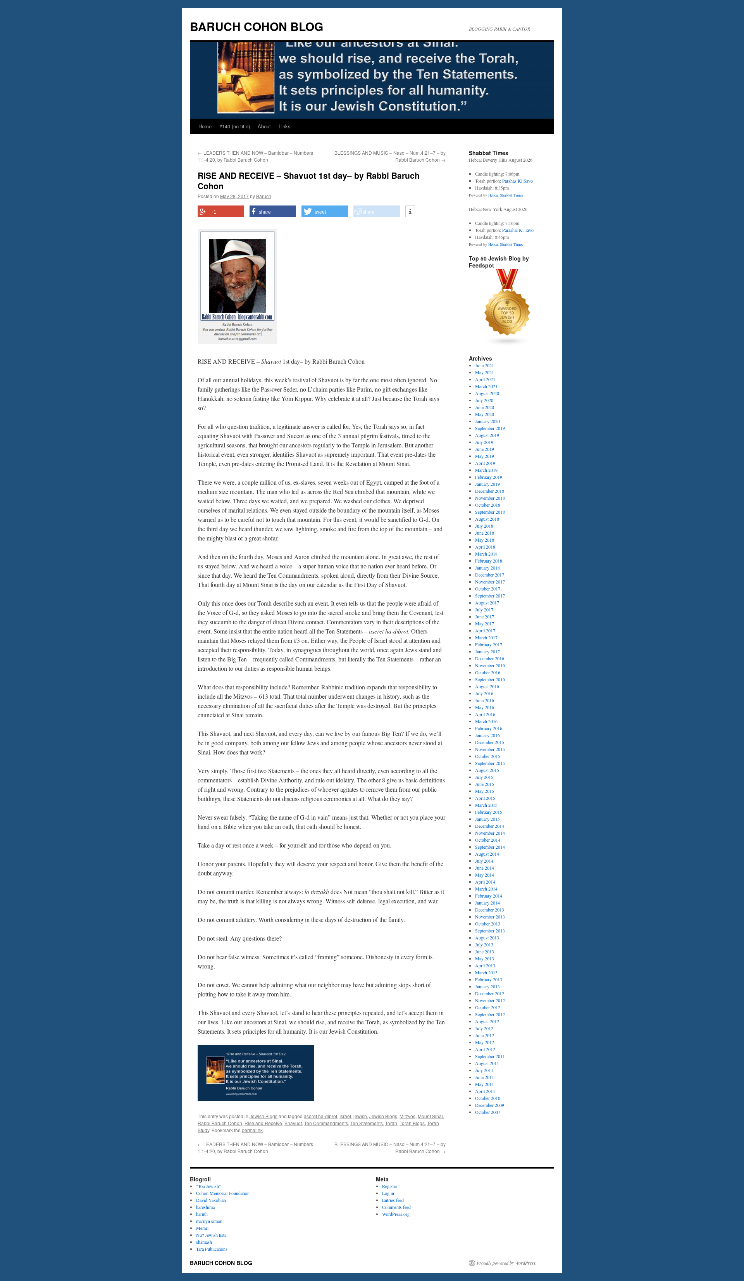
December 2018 (489, 491)
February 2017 (488, 644)
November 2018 (490, 498)
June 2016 (484, 700)
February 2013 (488, 979)
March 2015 (486, 805)
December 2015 (489, 742)
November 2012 (490, 1000)
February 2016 (488, 728)
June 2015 (484, 784)
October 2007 (487, 1112)
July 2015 (484, 777)
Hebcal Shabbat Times (505, 195)
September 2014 (490, 847)
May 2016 (484, 707)
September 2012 (490, 1014)
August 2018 (487, 519)
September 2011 (490, 1056)
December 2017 (489, 574)
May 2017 (484, 623)
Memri (202, 1228)
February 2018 (488, 561)
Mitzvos (407, 1116)
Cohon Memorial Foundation (223, 1193)
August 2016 (487, 686)
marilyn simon (209, 1221)
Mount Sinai (430, 1116)
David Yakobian (211, 1200)
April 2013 (485, 965)
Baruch (263, 196)
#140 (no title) (234, 126)
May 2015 (484, 791)
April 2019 (485, 463)
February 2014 (488, 896)
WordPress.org (396, 1214)
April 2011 (485, 1091)
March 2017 (486, 637)
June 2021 (484, 365)
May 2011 (484, 1084)
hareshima (205, 1207)
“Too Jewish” (208, 1186)
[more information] (410, 212)
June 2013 (484, 951)
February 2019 (488, 477)
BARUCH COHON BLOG (256, 26)
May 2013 (484, 958)
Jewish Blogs (263, 1116)
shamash (204, 1242)
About (264, 126)
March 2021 (486, 386)
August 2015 (487, 770)
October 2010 (487, 1098)
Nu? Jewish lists (211, 1235)
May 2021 (484, 372)
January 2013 (487, 986)
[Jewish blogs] (507, 344)
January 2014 (487, 902)
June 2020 (484, 407)
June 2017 (484, 616)
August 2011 (487, 1063)
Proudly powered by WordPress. (507, 1263)
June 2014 (484, 868)
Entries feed (393, 1200)
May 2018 (484, 540)
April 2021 (485, 379)
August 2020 (487, 393)
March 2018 (486, 554)
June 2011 (484, 1077)
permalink (252, 1130)
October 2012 (487, 1007)
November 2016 (490, 665)
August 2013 (487, 937)
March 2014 (486, 889)
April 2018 (485, 547)
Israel (345, 1116)
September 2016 (490, 679)
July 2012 (484, 1028)
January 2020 (487, 421)
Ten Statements (366, 1123)
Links (285, 126)
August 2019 (487, 435)
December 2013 (489, 909)
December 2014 (489, 826)
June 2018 (484, 533)
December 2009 (489, 1105)
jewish (360, 1116)
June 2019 (484, 449)
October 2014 (487, 840)
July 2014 (484, 861)
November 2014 (490, 833)
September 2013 (490, 930)
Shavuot (293, 1123)
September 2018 (490, 512)
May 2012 (484, 1042)
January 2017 (487, 651)
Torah (391, 1123)
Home (205, 126)
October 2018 (487, 505)
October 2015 (487, 756)
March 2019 (486, 470)
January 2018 (487, 568)
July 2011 (484, 1070)
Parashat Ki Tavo (518, 230)
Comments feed (396, 1207)
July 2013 (484, 944)
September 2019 (490, 428)
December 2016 (489, 658)
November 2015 (490, 749)
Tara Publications (211, 1249)
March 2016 (486, 721)
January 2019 (487, 484)
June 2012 (484, 1035)
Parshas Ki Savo (517, 181)
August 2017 (487, 602)
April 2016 (485, 714)
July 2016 (484, 693)
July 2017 (484, 609)
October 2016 (487, 672)
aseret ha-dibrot (320, 1116)
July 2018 (484, 526)
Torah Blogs (412, 1123)
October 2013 (487, 923)
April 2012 (485, 1049)
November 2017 (490, 581)
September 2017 (490, 595)
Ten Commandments (326, 1123)
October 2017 (487, 588)
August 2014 (487, 854)
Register (389, 1186)
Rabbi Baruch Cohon (220, 1123)
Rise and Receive (263, 1123)
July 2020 (484, 400)
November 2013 (490, 916)
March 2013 (486, 972)
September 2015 (490, 763)
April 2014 (485, 882)
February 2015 (488, 812)
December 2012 (489, 993)
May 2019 (484, 456)
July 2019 (484, 442)
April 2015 (485, 798)
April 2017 (485, 630)
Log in (388, 1193)
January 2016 (487, 735)
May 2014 (484, 875)
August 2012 (487, 1021)
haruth (202, 1214)
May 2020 (484, 414)
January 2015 (487, 819)
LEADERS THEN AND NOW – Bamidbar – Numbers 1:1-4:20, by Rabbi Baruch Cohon (255, 156)
